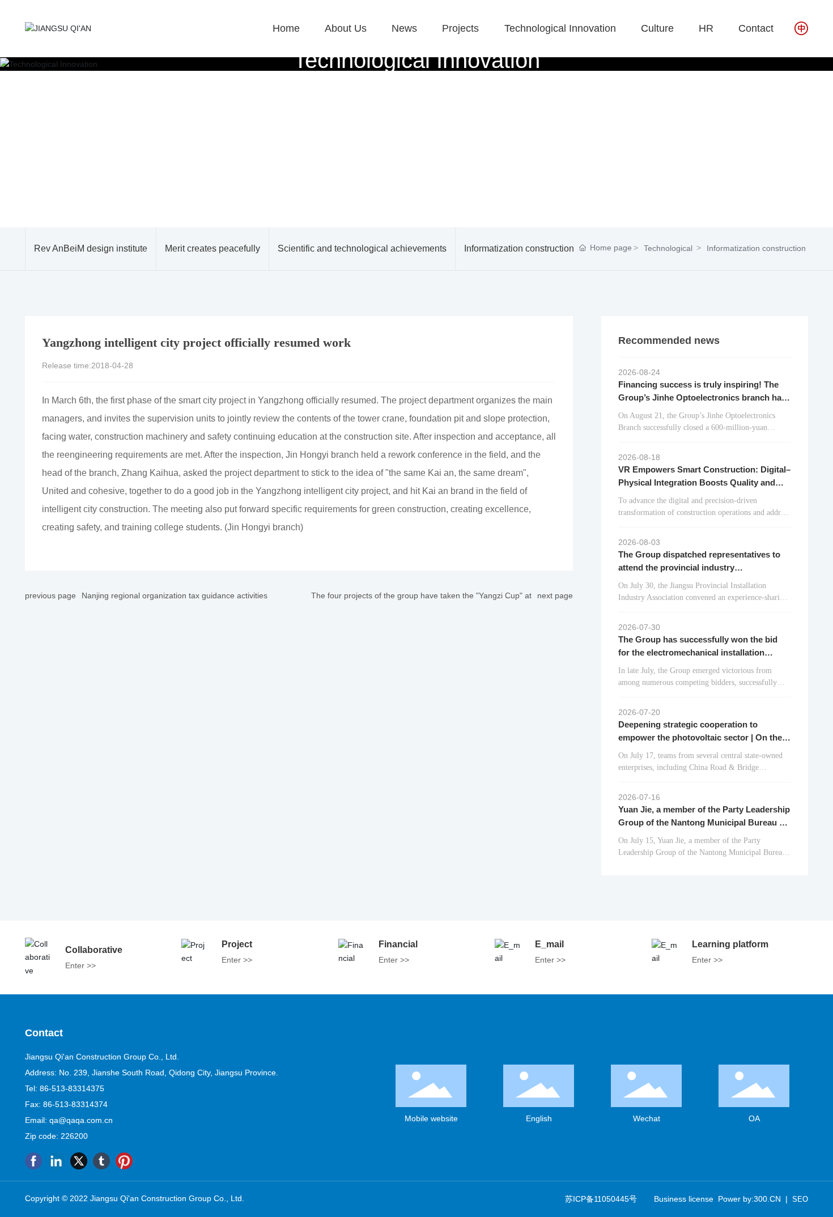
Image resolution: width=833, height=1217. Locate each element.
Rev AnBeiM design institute (90, 248)
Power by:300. (744, 1198)
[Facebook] (33, 1160)
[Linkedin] (56, 1160)
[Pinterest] (124, 1160)
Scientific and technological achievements (362, 248)
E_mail (549, 944)
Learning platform (730, 944)
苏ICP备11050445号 (601, 1198)
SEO (800, 1199)
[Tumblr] (101, 1160)
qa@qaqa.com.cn (81, 1120)
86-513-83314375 (72, 1088)
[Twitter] (78, 1160)
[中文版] (801, 27)
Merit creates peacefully (212, 248)
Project (237, 944)
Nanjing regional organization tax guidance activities (174, 595)
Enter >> (80, 965)
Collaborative (93, 950)
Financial (398, 944)
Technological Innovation (417, 59)
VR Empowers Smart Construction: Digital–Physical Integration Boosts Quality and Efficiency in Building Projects (704, 482)
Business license (683, 1198)
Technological (668, 248)
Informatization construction (519, 248)
